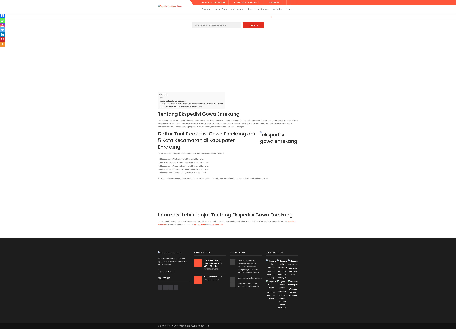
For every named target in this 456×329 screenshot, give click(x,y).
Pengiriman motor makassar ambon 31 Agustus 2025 (213, 263)
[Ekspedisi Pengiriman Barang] (170, 6)
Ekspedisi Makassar (213, 276)
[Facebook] (284, 2)
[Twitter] (288, 2)
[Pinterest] (2, 39)
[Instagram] (2, 25)
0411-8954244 (199, 224)
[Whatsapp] (2, 20)
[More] (2, 44)
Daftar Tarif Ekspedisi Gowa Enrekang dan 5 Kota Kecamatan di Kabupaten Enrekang (192, 104)
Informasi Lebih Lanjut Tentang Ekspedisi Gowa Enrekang (182, 106)
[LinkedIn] (296, 2)
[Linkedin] (2, 34)
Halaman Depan (262, 17)
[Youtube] (292, 2)
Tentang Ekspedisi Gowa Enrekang (173, 101)
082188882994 (216, 224)
